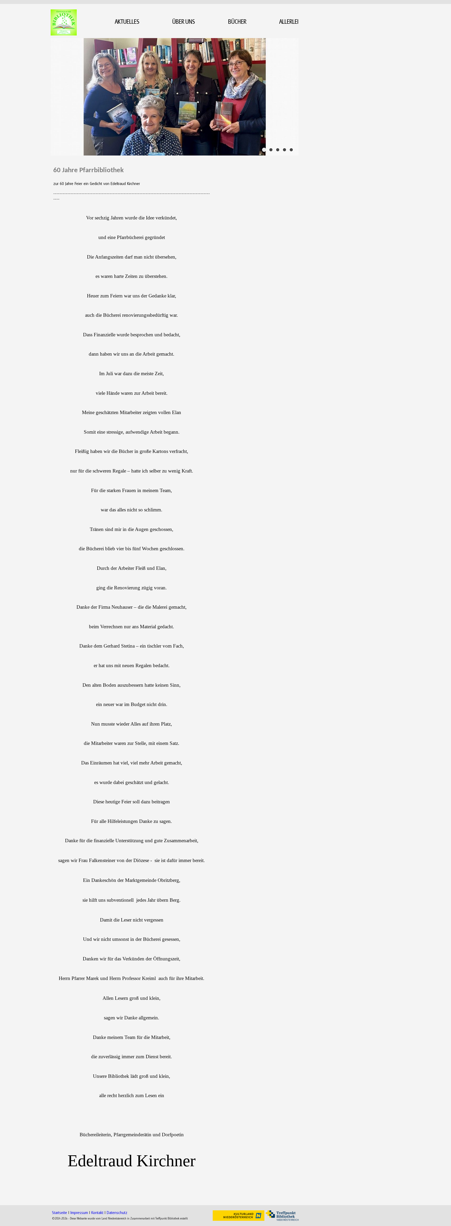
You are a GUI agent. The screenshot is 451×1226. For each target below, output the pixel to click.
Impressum (79, 1212)
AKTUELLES (127, 21)
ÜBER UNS (183, 21)
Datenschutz (117, 1212)
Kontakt (97, 1212)
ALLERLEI (289, 21)
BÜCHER (237, 21)
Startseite (59, 1212)
